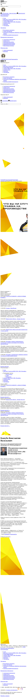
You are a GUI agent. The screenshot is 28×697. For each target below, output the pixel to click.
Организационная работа (9, 43)
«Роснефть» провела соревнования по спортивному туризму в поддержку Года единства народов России (12, 343)
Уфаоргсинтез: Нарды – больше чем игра (15, 318)
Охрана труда (6, 40)
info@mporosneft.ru (5, 14)
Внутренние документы (8, 30)
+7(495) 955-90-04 (12, 13)
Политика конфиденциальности (10, 35)
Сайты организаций (8, 50)
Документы (3, 27)
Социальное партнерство (9, 39)
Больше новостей (5, 366)
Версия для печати (6, 536)
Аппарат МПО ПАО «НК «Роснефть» (12, 21)
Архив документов (7, 31)
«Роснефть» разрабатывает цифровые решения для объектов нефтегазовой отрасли (14, 355)
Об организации (4, 15)
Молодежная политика (8, 45)
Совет (5, 181)
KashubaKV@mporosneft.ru (10, 534)
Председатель (9, 374)
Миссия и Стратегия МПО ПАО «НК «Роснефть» (14, 19)
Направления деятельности (7, 37)
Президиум (8, 376)
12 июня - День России (11, 308)
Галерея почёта (6, 23)
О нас (4, 18)
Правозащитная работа (8, 42)
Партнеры (5, 24)
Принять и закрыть (5, 695)
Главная (2, 179)
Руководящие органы (8, 20)
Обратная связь (4, 48)
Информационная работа (9, 44)
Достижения (6, 25)
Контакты (5, 51)
